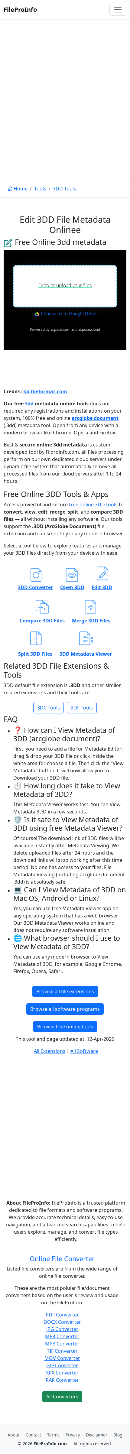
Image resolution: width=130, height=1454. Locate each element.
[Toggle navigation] (117, 10)
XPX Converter (62, 1372)
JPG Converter (62, 1329)
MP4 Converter (62, 1336)
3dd (30, 403)
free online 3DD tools (93, 504)
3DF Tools (82, 707)
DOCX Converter (62, 1322)
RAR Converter (62, 1380)
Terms (53, 1435)
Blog (117, 1435)
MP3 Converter (62, 1343)
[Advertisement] (65, 113)
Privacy (73, 1435)
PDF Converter (62, 1314)
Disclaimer (96, 1435)
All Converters (62, 1396)
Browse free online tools (65, 1026)
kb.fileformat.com (45, 391)
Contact (33, 1435)
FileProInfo (20, 9)
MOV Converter (62, 1358)
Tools (40, 188)
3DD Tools (64, 188)
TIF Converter (62, 1351)
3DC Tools (48, 707)
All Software (84, 1051)
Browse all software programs (65, 1009)
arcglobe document (95, 418)
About (14, 1435)
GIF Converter (62, 1365)
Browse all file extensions (65, 991)
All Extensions (49, 1051)
